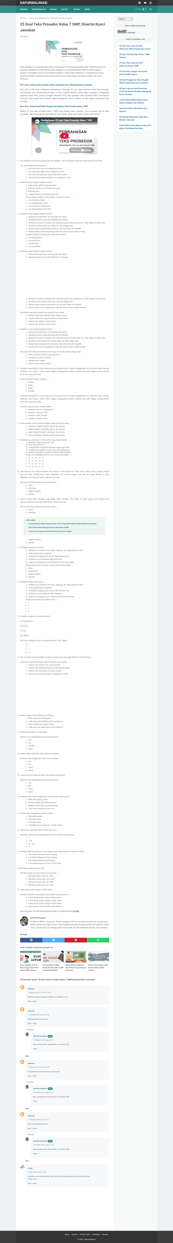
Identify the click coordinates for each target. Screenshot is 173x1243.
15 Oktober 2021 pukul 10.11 (43, 1092)
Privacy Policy (85, 1234)
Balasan (31, 1030)
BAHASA (53, 9)
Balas (30, 1001)
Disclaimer (96, 1234)
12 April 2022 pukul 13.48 (37, 1172)
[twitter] (53, 940)
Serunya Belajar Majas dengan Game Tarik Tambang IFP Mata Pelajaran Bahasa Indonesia (63, 524)
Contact (75, 1234)
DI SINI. (76, 911)
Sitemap (105, 1234)
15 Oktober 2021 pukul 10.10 (43, 1040)
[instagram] (150, 2)
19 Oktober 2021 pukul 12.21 (38, 1120)
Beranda (24, 9)
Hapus (34, 1001)
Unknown (31, 989)
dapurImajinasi (33, 3)
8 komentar (24, 36)
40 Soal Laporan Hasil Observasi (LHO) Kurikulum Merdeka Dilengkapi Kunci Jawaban (135, 91)
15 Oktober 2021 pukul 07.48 (38, 1015)
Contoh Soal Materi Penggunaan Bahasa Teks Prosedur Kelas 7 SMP (59, 106)
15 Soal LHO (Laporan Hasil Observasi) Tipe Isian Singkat (50, 531)
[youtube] (144, 2)
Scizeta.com (32, 1179)
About (67, 1234)
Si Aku (30, 1168)
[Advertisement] (64, 277)
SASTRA (64, 9)
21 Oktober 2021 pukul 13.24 (43, 1145)
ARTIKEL (76, 9)
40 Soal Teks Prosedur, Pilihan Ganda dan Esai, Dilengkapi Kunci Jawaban (61, 85)
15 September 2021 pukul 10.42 (39, 992)
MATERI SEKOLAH (39, 9)
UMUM (86, 9)
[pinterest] (76, 940)
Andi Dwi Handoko (40, 1036)
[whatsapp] (98, 940)
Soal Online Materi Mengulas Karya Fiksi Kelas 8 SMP (49, 527)
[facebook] (139, 2)
